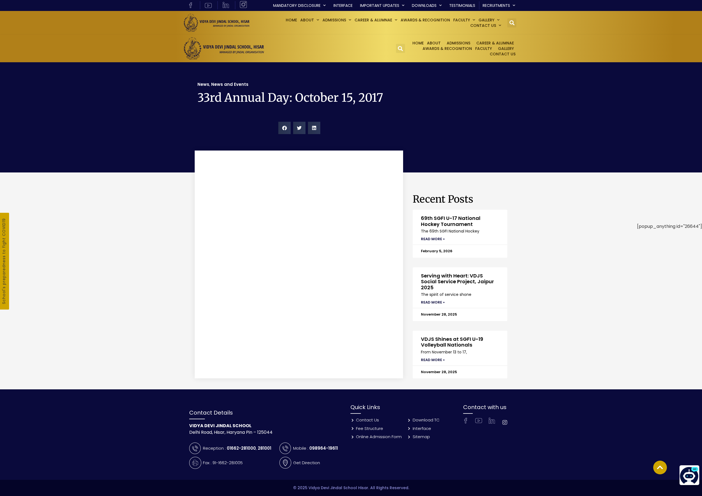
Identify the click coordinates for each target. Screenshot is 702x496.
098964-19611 (323, 448)
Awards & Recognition (425, 20)
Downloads (424, 5)
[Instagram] (504, 422)
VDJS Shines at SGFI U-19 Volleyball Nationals (452, 342)
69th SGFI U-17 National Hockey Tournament (450, 221)
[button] (511, 22)
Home (291, 20)
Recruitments (496, 5)
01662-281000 (241, 448)
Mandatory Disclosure (297, 5)
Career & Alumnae (373, 20)
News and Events (229, 84)
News (203, 84)
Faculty (461, 20)
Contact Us (483, 25)
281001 (264, 448)
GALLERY (486, 20)
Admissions (334, 20)
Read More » (433, 239)
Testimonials (462, 5)
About (307, 20)
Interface (343, 5)
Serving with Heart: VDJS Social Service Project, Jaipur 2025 (457, 281)
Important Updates (379, 5)
